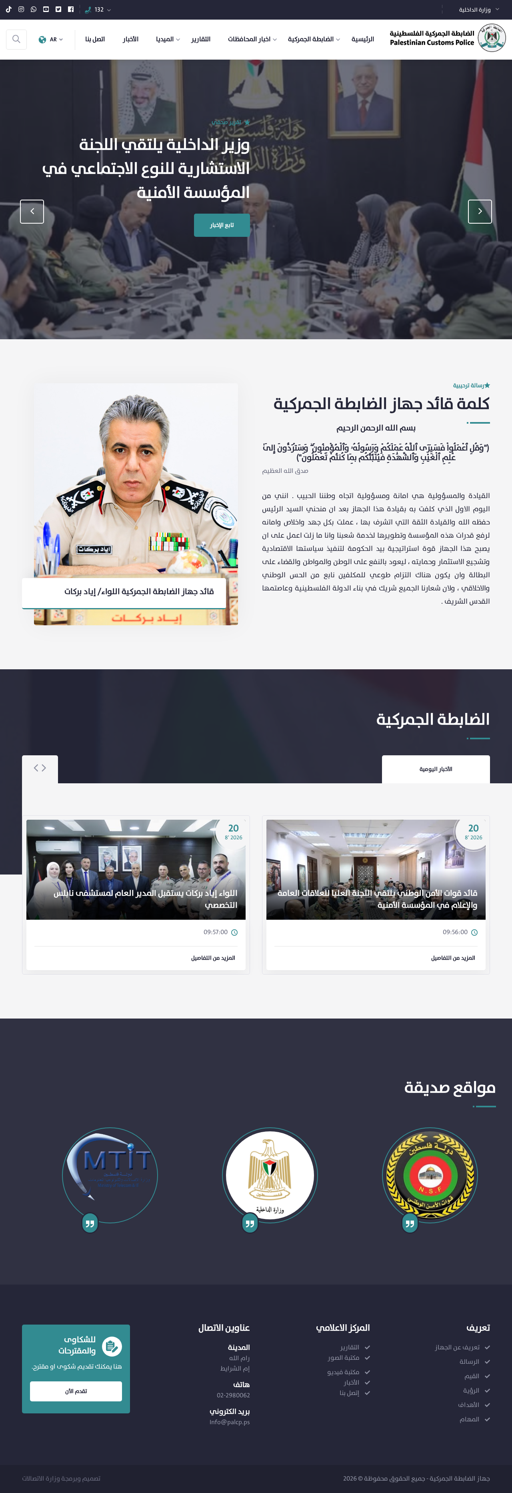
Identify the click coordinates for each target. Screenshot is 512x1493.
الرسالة (470, 1362)
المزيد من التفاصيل (213, 958)
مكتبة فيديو (343, 1372)
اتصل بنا (95, 39)
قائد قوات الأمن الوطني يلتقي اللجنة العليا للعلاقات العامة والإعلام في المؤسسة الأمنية (138, 900)
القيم (472, 1376)
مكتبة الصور (344, 1358)
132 (99, 10)
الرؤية (471, 1391)
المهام (470, 1420)
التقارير (201, 39)
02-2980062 (233, 1396)
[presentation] (32, 212)
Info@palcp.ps (230, 1422)
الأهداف (469, 1405)
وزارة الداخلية (475, 10)
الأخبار (131, 39)
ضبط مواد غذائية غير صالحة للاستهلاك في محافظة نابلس (381, 906)
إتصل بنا (350, 1393)
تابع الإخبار (222, 233)
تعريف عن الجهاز (457, 1348)
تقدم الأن (76, 1391)
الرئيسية (363, 39)
